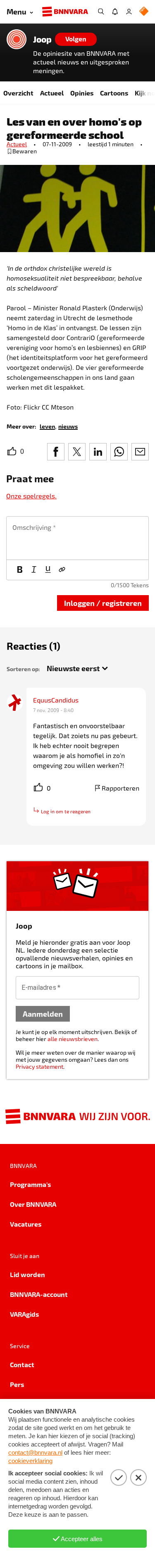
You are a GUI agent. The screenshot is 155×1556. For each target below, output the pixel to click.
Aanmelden (43, 1013)
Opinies (81, 93)
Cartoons (114, 93)
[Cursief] (34, 570)
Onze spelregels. (31, 496)
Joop (42, 39)
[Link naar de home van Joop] (16, 39)
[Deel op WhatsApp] (119, 451)
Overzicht (18, 93)
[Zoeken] (101, 11)
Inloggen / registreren (103, 602)
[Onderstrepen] (48, 570)
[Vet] (19, 570)
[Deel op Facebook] (56, 451)
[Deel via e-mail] (140, 451)
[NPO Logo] (143, 12)
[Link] (62, 570)
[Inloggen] (129, 11)
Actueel (52, 93)
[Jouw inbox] (115, 11)
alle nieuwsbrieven (73, 1038)
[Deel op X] (77, 451)
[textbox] (77, 538)
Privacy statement (39, 1066)
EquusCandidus (56, 700)
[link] (47, 426)
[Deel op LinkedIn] (98, 451)
